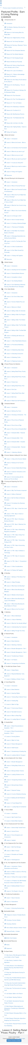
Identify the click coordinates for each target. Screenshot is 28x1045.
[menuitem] (1, 3)
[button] (1, 1)
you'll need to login (20, 1038)
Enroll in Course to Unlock (14, 1040)
